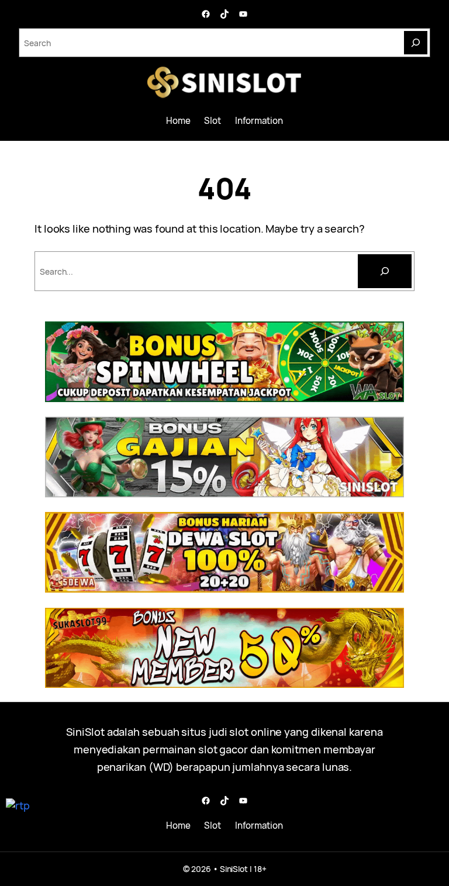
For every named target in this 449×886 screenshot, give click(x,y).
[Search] (415, 42)
